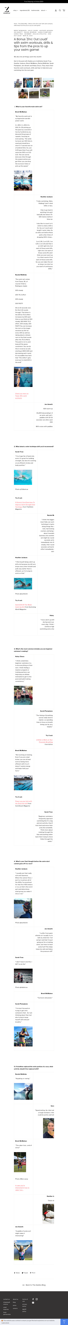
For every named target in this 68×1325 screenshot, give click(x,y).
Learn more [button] (5, 1323)
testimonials (35, 10)
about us (15, 1299)
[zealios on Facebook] (33, 1299)
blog (14, 1302)
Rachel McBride (30, 32)
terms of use (25, 1300)
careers (15, 1308)
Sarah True (18, 34)
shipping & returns (6, 1303)
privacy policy (24, 1305)
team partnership (6, 1313)
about (43, 10)
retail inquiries (6, 1308)
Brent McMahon (20, 30)
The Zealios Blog (22, 23)
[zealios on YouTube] (33, 1302)
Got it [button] (64, 1322)
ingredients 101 (25, 10)
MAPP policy (24, 1310)
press (14, 1305)
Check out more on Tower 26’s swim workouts (21, 396)
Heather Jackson (46, 30)
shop (15, 10)
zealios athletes (40, 34)
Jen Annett (18, 32)
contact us (6, 1299)
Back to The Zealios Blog (35, 1285)
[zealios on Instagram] (37, 1299)
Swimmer (27, 34)
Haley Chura (33, 30)
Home (15, 23)
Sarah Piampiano (44, 32)
